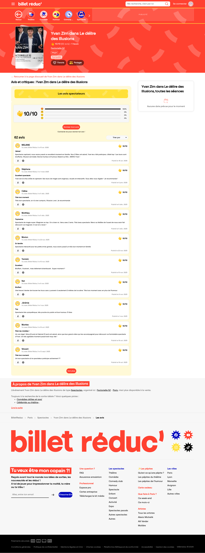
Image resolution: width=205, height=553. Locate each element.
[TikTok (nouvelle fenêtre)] (188, 447)
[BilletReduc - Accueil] (30, 4)
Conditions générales (21, 547)
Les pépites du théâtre (149, 477)
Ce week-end (145, 498)
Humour (113, 485)
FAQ (81, 473)
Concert (113, 498)
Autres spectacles (118, 514)
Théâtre (113, 473)
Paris (115, 390)
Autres (112, 519)
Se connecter (180, 4)
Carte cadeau (145, 487)
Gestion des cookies (165, 547)
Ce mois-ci (143, 502)
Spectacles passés (118, 510)
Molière (142, 525)
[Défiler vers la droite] (89, 16)
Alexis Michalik (145, 517)
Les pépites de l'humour (150, 481)
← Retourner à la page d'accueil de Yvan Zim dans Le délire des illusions (48, 76)
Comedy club (116, 481)
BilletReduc (17, 418)
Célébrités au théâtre (27, 402)
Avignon (171, 485)
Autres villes (173, 494)
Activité (113, 502)
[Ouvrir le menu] (14, 4)
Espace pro (85, 487)
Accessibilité (147, 547)
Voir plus (71, 371)
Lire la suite (17, 408)
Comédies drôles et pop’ (29, 399)
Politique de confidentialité (46, 547)
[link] (69, 145)
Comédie (113, 477)
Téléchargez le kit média (91, 496)
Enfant (112, 494)
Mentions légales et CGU (72, 547)
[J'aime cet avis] (18, 160)
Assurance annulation (90, 477)
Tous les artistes (146, 513)
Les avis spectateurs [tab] (71, 93)
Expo (111, 506)
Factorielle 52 (58, 48)
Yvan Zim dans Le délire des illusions (72, 418)
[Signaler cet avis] (23, 160)
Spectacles (76, 390)
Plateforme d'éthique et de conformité (121, 547)
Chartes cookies (93, 547)
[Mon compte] (191, 4)
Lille (169, 489)
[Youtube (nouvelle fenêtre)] (188, 435)
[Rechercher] (166, 4)
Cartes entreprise (88, 492)
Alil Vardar (143, 521)
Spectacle (114, 489)
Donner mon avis (71, 127)
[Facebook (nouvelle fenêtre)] (176, 435)
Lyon (169, 477)
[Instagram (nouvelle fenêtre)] (176, 447)
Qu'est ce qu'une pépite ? (151, 473)
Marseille (172, 481)
